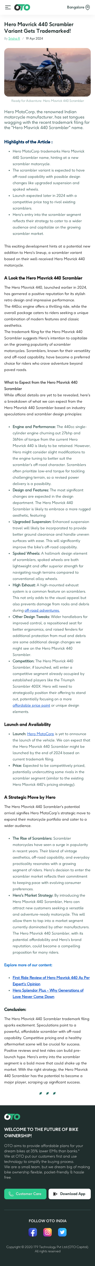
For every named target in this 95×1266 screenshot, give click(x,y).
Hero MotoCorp (40, 734)
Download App (72, 1194)
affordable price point (31, 705)
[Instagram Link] (47, 1232)
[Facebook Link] (32, 1232)
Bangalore (75, 7)
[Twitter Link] (62, 1232)
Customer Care (28, 1194)
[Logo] (22, 7)
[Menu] (8, 7)
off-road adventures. (42, 610)
